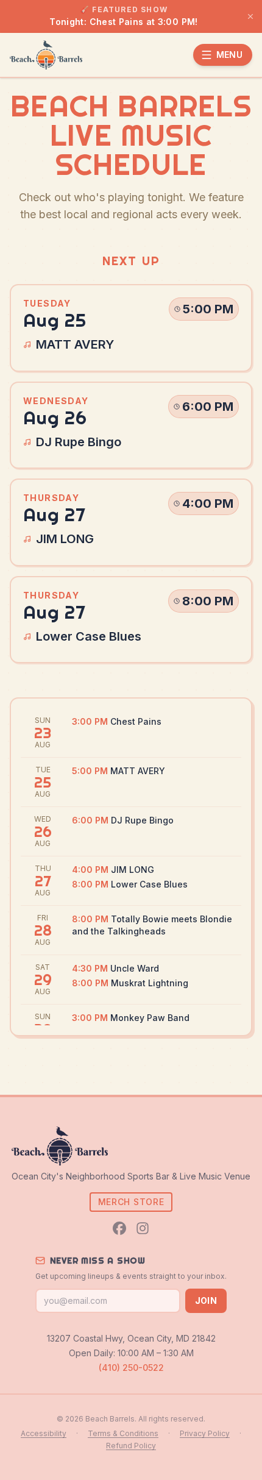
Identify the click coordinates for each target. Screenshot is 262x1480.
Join (206, 1300)
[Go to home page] (46, 54)
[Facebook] (119, 1228)
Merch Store (131, 1202)
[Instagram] (142, 1228)
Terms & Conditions (123, 1433)
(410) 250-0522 (131, 1367)
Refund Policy (131, 1445)
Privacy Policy (205, 1433)
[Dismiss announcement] (250, 16)
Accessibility (43, 1433)
